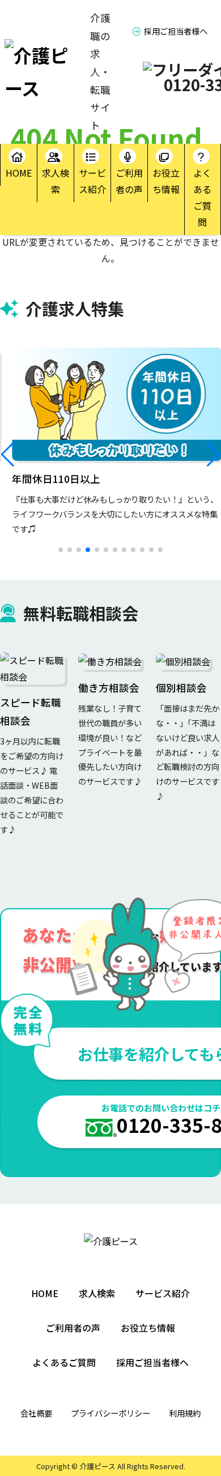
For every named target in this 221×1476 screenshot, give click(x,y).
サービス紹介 (92, 181)
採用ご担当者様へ (175, 31)
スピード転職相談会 (30, 711)
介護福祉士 (31, 383)
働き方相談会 (108, 688)
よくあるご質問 (202, 197)
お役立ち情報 (166, 181)
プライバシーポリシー (110, 1413)
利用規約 (185, 1413)
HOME (19, 172)
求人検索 (55, 181)
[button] (7, 454)
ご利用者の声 (129, 181)
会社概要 (36, 1413)
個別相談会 (181, 688)
